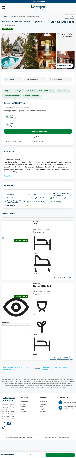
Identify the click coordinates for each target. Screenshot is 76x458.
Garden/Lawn (11, 198)
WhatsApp (60, 455)
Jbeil (41, 406)
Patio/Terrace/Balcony (37, 202)
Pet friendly (57, 202)
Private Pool (11, 205)
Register (23, 411)
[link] (16, 247)
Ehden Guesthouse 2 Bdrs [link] (41, 291)
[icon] (4, 423)
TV (31, 205)
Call (54, 277)
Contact (23, 406)
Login (22, 409)
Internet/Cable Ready (37, 198)
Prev (35, 369)
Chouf (41, 409)
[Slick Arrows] (4, 247)
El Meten (42, 411)
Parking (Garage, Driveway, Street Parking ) (16, 201)
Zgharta (13, 16)
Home (6, 16)
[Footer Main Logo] (8, 399)
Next (38, 369)
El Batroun (43, 402)
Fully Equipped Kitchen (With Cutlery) (61, 194)
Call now (39, 137)
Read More (8, 176)
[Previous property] (17, 368)
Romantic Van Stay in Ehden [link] (42, 229)
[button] (13, 7)
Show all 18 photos (65, 65)
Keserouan (43, 404)
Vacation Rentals (8, 28)
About (22, 404)
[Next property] (58, 368)
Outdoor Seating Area (60, 198)
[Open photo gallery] (19, 51)
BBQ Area (10, 194)
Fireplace (33, 194)
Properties (24, 402)
